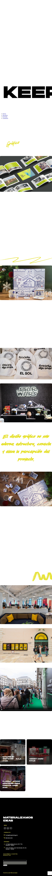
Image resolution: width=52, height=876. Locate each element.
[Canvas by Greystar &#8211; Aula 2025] (12, 752)
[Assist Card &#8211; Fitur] (39, 752)
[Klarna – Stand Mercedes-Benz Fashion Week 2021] (12, 778)
